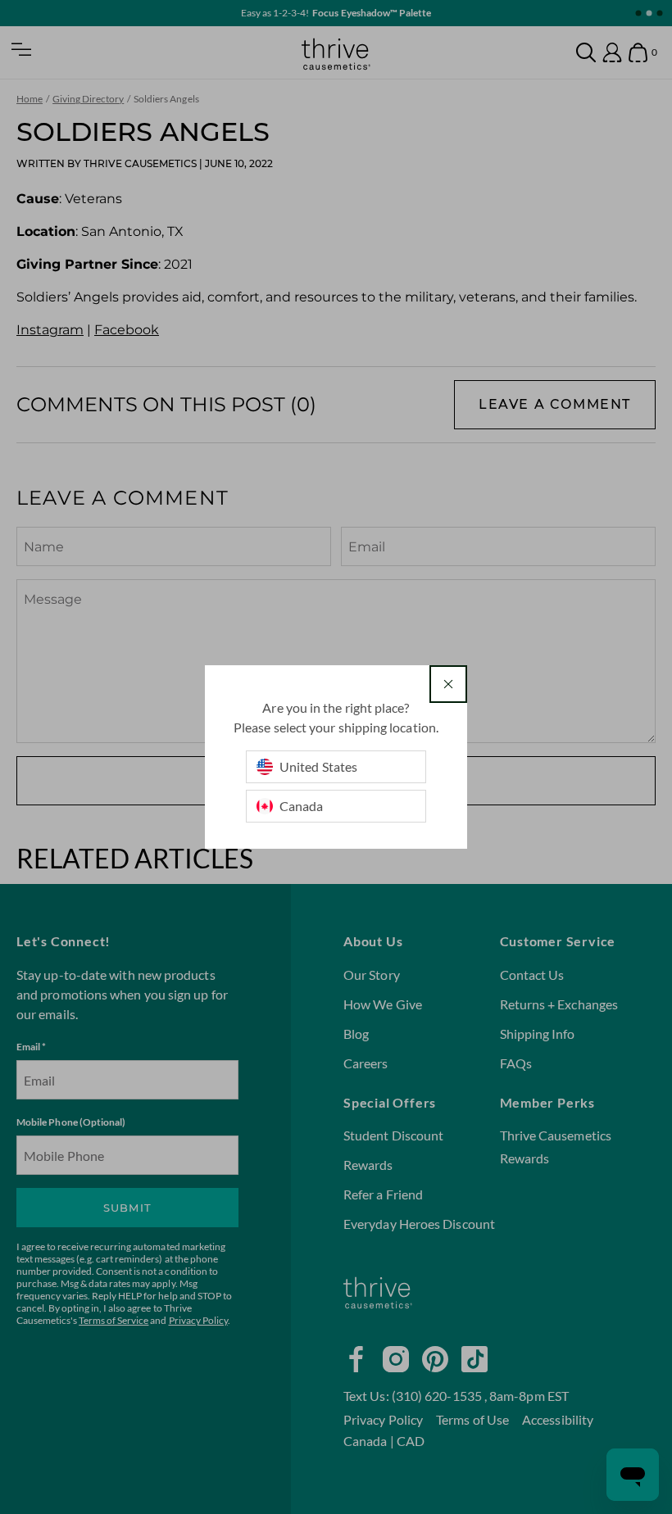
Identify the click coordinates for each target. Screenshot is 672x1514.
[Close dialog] (448, 684)
